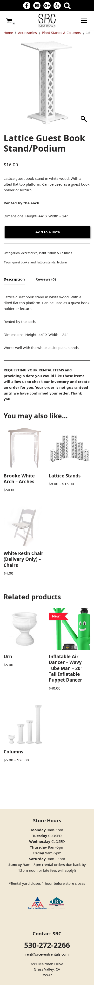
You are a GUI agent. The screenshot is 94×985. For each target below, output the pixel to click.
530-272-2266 (47, 945)
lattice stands (46, 262)
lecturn (62, 262)
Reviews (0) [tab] (45, 279)
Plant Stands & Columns (61, 32)
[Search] (67, 5)
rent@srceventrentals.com (47, 954)
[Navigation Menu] (83, 20)
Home (8, 32)
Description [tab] (14, 279)
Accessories (27, 32)
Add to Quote (47, 232)
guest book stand (24, 262)
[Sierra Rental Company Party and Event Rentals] (47, 20)
